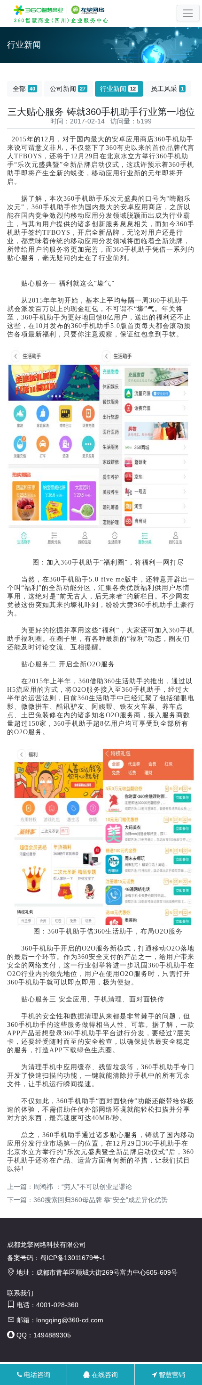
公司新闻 (67, 88)
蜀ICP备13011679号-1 (73, 1258)
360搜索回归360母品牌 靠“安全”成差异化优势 (100, 1200)
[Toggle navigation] (188, 13)
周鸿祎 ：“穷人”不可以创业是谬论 (82, 1186)
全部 (24, 88)
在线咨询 (104, 1374)
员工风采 (167, 88)
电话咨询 (36, 1374)
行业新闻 (118, 88)
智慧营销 (171, 1374)
